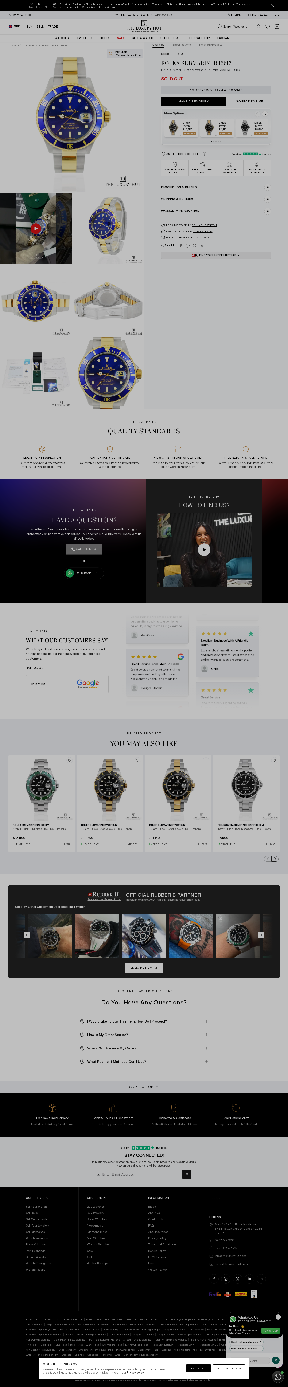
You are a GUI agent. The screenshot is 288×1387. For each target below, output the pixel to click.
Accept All (198, 1368)
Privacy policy (135, 1372)
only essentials (229, 1368)
